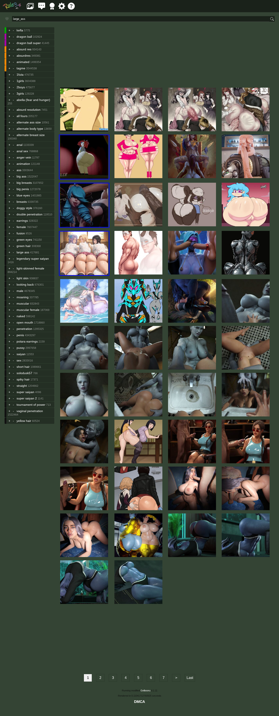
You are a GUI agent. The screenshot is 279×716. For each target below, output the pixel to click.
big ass (21, 176)
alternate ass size (29, 122)
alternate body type (30, 128)
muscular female (28, 310)
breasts (22, 201)
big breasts (24, 182)
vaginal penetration (30, 411)
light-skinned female (30, 268)
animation (23, 163)
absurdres (24, 55)
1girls (20, 81)
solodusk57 (24, 373)
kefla (20, 30)
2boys (21, 87)
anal (19, 145)
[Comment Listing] (41, 8)
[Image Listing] (30, 8)
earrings (22, 220)
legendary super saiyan (33, 258)
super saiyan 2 (27, 398)
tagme (21, 68)
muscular (23, 303)
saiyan (21, 354)
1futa (20, 74)
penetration (24, 329)
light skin (23, 278)
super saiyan (25, 392)
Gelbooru (145, 690)
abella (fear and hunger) (33, 100)
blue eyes (23, 195)
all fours (22, 116)
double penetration (30, 214)
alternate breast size (31, 135)
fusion (21, 233)
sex (19, 360)
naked (21, 316)
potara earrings (27, 341)
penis (20, 335)
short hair (23, 366)
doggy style (24, 208)
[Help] (71, 8)
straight (22, 385)
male (20, 291)
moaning (23, 297)
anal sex (22, 151)
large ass (23, 252)
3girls (20, 93)
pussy (21, 347)
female (21, 227)
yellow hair (24, 421)
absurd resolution (29, 109)
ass (19, 170)
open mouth (25, 322)
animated (23, 62)
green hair (24, 246)
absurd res (24, 49)
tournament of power (31, 404)
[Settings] (61, 8)
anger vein (24, 157)
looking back (25, 284)
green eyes (24, 239)
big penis (23, 189)
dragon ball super (29, 43)
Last (190, 678)
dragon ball (24, 36)
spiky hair (23, 379)
